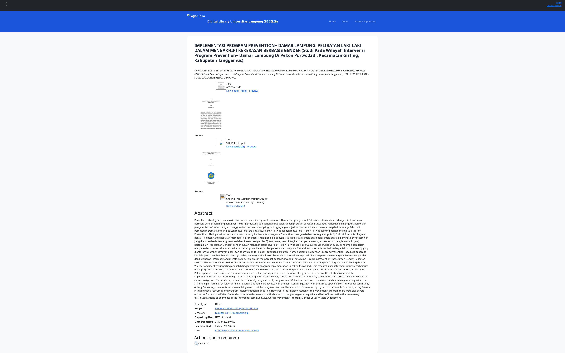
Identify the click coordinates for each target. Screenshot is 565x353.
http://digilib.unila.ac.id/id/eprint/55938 (237, 330)
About (345, 21)
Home (332, 21)
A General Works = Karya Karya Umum (236, 308)
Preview (253, 90)
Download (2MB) (235, 146)
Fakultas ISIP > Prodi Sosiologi (232, 312)
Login (558, 2)
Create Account (554, 5)
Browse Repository (364, 21)
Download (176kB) (236, 90)
